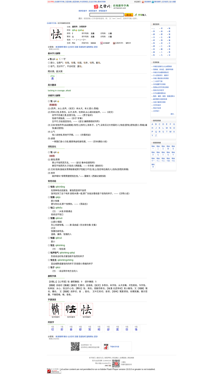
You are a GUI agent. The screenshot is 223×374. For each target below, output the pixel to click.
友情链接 (123, 358)
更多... (173, 114)
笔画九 (168, 154)
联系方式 (100, 358)
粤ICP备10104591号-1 (103, 363)
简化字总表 (157, 108)
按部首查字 (93, 11)
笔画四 (168, 148)
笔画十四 (168, 160)
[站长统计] (108, 366)
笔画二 (158, 148)
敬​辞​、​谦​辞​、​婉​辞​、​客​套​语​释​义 (164, 96)
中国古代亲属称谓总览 (161, 72)
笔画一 (153, 148)
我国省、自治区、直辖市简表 (163, 69)
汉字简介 (156, 111)
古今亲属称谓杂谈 (159, 93)
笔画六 (153, 154)
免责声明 (108, 358)
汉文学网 (50, 2)
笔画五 (173, 148)
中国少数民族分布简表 (161, 78)
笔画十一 (153, 160)
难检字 (153, 166)
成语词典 (76, 2)
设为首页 (165, 2)
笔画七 (158, 154)
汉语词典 (68, 2)
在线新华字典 (59, 2)
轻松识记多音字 (158, 90)
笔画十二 (158, 160)
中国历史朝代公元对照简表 (162, 66)
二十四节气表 (157, 81)
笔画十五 (173, 160)
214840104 (107, 361)
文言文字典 (93, 2)
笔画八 (163, 154)
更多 (96, 47)
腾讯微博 (157, 2)
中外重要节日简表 (159, 84)
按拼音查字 (83, 11)
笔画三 (163, 148)
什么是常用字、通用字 (161, 75)
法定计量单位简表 (159, 102)
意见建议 (115, 358)
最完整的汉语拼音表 (160, 99)
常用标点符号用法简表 (161, 87)
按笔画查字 (103, 11)
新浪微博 (148, 2)
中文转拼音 (84, 2)
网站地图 (131, 358)
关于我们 (92, 358)
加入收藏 (172, 2)
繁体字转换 (102, 2)
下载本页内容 (114, 347)
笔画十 (173, 154)
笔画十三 (163, 160)
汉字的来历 (157, 105)
